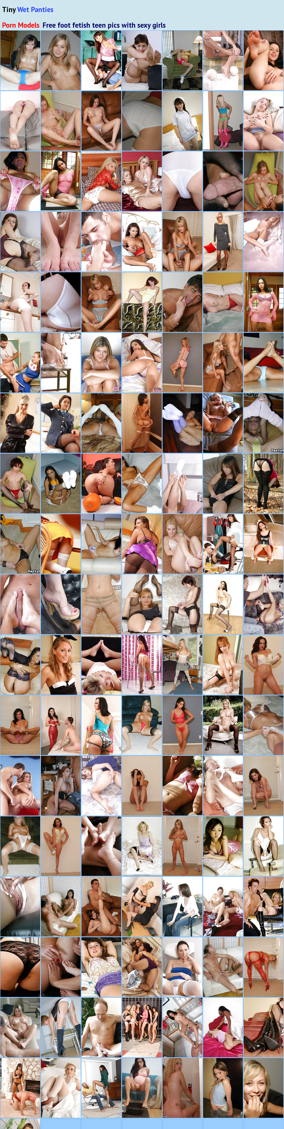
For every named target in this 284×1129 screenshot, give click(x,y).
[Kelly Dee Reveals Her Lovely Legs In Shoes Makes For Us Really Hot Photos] (263, 846)
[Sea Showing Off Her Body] (182, 60)
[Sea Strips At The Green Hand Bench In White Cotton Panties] (142, 121)
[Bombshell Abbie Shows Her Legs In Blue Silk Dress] (101, 725)
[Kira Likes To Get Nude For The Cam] (182, 423)
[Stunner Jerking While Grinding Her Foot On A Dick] (20, 604)
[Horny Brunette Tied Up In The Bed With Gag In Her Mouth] (223, 302)
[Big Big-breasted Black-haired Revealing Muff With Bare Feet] (142, 242)
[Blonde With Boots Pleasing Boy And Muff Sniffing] (263, 906)
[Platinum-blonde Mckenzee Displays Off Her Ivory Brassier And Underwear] (263, 725)
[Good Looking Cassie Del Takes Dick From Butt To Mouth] (101, 1088)
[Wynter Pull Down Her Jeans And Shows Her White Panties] (20, 302)
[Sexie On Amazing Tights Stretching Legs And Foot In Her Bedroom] (263, 242)
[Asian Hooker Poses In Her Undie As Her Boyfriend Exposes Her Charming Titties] (223, 846)
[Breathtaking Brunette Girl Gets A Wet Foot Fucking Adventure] (223, 967)
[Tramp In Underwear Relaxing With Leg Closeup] (223, 60)
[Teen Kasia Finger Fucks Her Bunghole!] (263, 1088)
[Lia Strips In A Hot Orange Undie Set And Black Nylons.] (223, 725)
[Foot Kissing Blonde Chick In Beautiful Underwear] (101, 665)
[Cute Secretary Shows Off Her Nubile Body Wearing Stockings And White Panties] (223, 604)
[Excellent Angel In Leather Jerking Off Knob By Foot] (223, 483)
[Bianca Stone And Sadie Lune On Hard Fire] (142, 423)
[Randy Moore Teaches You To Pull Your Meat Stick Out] (101, 423)
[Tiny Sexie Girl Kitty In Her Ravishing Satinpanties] (223, 1088)
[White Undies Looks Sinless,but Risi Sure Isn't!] (263, 362)
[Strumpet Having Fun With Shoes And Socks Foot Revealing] (182, 483)
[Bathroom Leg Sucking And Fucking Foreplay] (101, 242)
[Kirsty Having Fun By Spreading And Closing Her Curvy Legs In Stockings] (142, 604)
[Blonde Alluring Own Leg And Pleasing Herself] (61, 362)
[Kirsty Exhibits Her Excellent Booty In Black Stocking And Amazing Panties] (61, 302)
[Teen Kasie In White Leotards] (182, 665)
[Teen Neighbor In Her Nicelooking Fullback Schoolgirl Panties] (101, 181)
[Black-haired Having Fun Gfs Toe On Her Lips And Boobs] (61, 604)
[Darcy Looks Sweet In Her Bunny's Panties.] (61, 665)
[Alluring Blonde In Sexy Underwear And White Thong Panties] (101, 362)
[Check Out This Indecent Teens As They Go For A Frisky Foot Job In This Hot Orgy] (61, 967)
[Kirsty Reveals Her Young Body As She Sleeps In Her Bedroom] (263, 483)
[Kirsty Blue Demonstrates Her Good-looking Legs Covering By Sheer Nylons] (142, 846)
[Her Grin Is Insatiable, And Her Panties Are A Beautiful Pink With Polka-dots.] (20, 181)
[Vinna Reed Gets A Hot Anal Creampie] (61, 1088)
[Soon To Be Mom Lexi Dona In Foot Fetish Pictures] (142, 1088)
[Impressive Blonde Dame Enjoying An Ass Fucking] (20, 786)
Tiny (27, 9)
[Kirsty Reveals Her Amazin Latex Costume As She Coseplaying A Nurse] (263, 1027)
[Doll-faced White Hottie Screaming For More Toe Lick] (101, 1027)
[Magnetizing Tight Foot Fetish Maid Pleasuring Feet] (263, 121)
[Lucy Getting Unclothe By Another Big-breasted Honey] (142, 181)
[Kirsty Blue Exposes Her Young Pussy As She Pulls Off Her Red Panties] (20, 242)
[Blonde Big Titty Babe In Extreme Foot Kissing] (20, 906)
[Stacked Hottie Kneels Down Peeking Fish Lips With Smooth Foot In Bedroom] (101, 786)
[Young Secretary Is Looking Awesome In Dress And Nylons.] (223, 242)
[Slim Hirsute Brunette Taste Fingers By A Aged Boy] (223, 786)
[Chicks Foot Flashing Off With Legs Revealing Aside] (61, 242)
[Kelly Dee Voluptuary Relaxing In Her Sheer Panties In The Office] (182, 967)
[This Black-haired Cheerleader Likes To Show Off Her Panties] (20, 544)
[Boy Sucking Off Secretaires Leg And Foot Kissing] (101, 60)
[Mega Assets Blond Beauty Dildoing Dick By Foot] (20, 1027)
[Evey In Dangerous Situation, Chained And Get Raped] (223, 1027)
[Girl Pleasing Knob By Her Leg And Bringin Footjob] (223, 544)
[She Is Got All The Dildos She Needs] (142, 665)
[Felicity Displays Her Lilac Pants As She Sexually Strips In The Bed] (101, 967)
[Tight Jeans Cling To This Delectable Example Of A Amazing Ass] (142, 362)
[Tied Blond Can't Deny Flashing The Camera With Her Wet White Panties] (263, 544)
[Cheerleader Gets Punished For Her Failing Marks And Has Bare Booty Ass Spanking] (20, 362)
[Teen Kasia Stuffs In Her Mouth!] (61, 60)
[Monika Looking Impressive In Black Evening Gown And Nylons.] (223, 665)
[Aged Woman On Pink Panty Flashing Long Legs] (20, 121)
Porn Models (21, 25)
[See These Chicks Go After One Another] (223, 423)
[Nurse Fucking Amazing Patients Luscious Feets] (182, 906)
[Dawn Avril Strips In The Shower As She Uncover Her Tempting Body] (101, 604)
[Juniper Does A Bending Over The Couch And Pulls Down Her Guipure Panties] (20, 967)
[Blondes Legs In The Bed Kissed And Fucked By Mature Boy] (182, 302)
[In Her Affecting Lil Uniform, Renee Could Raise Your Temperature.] (61, 483)
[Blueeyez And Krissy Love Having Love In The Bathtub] (182, 1088)
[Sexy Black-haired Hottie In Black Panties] (182, 604)
